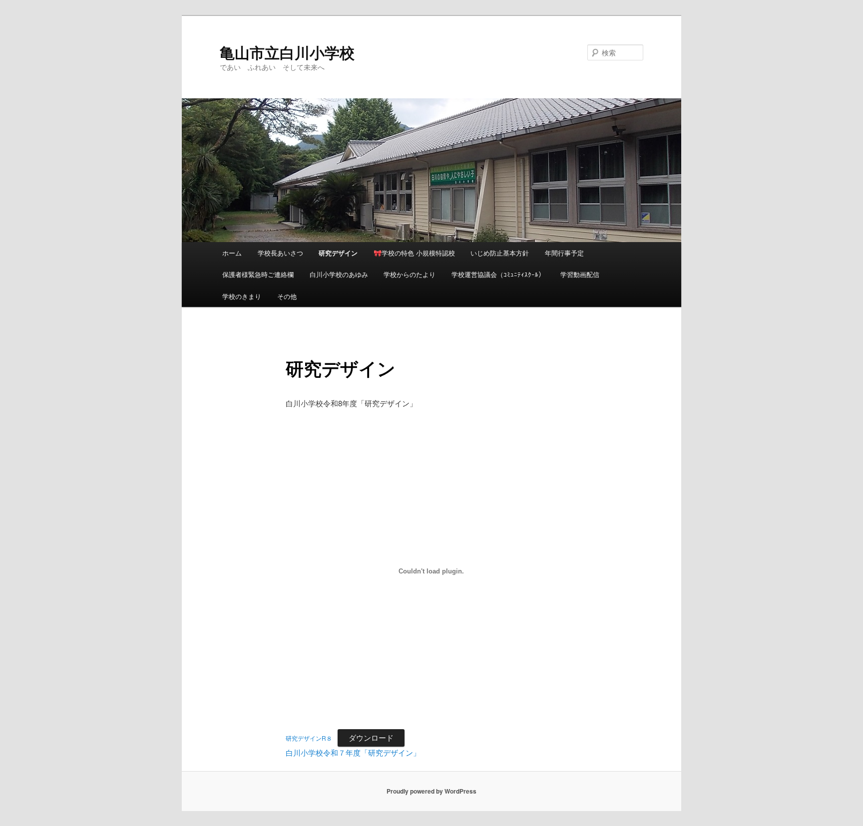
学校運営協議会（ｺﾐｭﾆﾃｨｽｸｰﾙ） (498, 274)
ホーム (232, 253)
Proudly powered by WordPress (431, 791)
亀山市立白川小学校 (287, 52)
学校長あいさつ (280, 253)
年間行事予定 (564, 253)
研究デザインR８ (309, 738)
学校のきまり (241, 296)
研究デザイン (338, 253)
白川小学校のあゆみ (339, 274)
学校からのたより (409, 274)
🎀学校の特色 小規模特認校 (414, 253)
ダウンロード (371, 737)
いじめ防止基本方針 (499, 253)
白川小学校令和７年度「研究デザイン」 (353, 752)
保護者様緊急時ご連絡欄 (258, 274)
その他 (287, 296)
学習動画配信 (579, 274)
